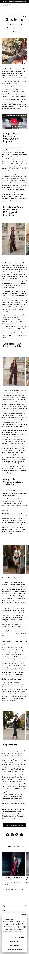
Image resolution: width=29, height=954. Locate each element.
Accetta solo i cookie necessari (14, 949)
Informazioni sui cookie (18, 937)
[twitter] (16, 834)
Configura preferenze (14, 945)
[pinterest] (12, 834)
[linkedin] (21, 834)
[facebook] (7, 834)
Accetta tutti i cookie (14, 941)
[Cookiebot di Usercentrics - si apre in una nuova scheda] (20, 914)
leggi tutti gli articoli (14, 889)
